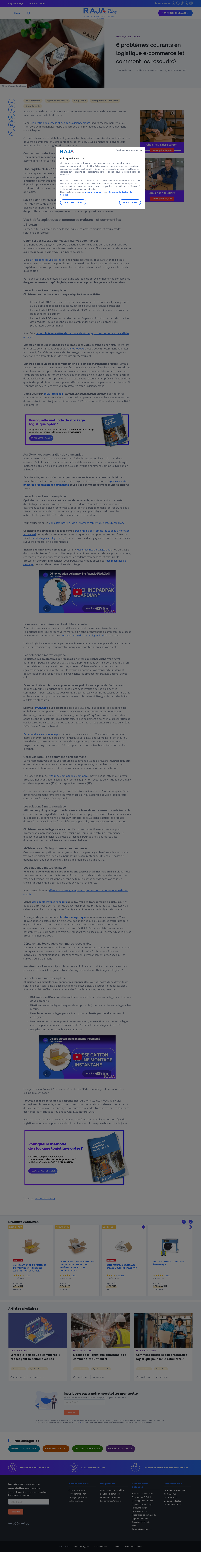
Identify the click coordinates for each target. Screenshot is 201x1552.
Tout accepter (130, 202)
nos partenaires (93, 192)
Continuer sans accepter (127, 150)
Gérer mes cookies (73, 202)
